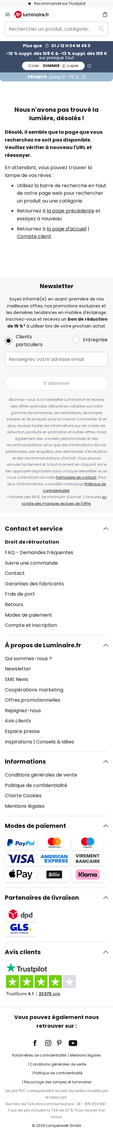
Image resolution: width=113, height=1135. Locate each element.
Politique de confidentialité (36, 785)
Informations (25, 761)
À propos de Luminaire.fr (43, 645)
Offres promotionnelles (32, 700)
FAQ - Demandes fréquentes (39, 552)
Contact (15, 573)
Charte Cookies (23, 795)
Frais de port (20, 593)
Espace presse (22, 731)
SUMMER (53, 65)
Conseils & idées (55, 741)
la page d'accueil (66, 228)
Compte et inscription (31, 625)
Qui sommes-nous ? (28, 658)
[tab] (56, 577)
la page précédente (70, 210)
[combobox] (56, 29)
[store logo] (35, 14)
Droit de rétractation (32, 542)
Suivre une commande (31, 563)
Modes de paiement (28, 615)
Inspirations (18, 741)
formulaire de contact (76, 477)
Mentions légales (25, 806)
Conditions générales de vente (41, 774)
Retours (14, 604)
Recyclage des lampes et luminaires (58, 1082)
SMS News (16, 679)
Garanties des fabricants (34, 583)
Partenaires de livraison (42, 897)
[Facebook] (38, 1043)
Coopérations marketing (34, 689)
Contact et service (34, 528)
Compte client (34, 236)
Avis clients (18, 720)
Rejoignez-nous (23, 710)
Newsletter (18, 668)
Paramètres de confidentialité (39, 1055)
